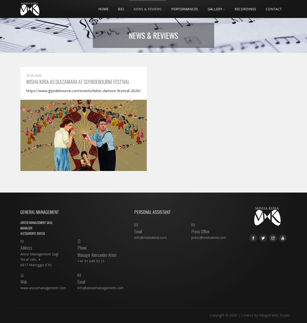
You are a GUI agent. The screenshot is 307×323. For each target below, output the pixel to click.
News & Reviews (148, 9)
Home (103, 9)
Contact (274, 9)
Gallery (215, 9)
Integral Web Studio (274, 315)
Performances (184, 9)
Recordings (245, 9)
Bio (121, 9)
